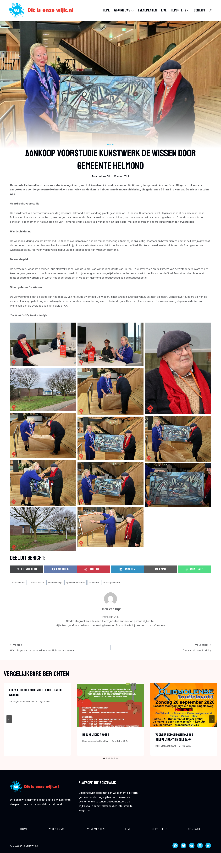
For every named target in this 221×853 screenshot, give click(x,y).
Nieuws (110, 144)
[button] (43, 344)
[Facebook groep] (183, 845)
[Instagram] (200, 845)
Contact (199, 10)
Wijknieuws (57, 829)
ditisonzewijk (55, 582)
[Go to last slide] (9, 719)
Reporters (159, 829)
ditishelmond (18, 582)
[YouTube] (191, 845)
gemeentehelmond (75, 582)
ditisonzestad (36, 582)
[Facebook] (175, 845)
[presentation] (110, 705)
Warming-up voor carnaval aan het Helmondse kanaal (42, 648)
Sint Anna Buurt (168, 745)
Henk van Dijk (104, 176)
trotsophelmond (111, 582)
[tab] (104, 758)
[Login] (210, 10)
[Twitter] (208, 845)
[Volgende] (212, 719)
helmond (94, 582)
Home (106, 10)
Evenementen (147, 10)
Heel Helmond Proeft (95, 735)
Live (164, 10)
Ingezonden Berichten (24, 701)
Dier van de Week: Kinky (197, 648)
